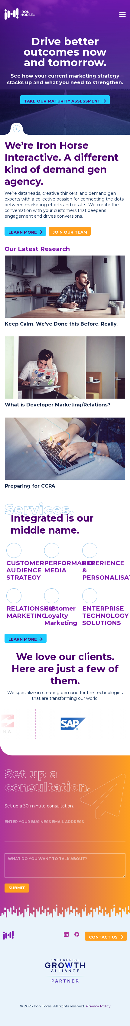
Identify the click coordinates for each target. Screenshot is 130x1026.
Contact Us (104, 937)
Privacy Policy (98, 1006)
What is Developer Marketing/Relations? (57, 405)
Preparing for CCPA (30, 486)
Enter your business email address (44, 821)
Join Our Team (70, 232)
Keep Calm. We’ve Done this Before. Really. (61, 324)
